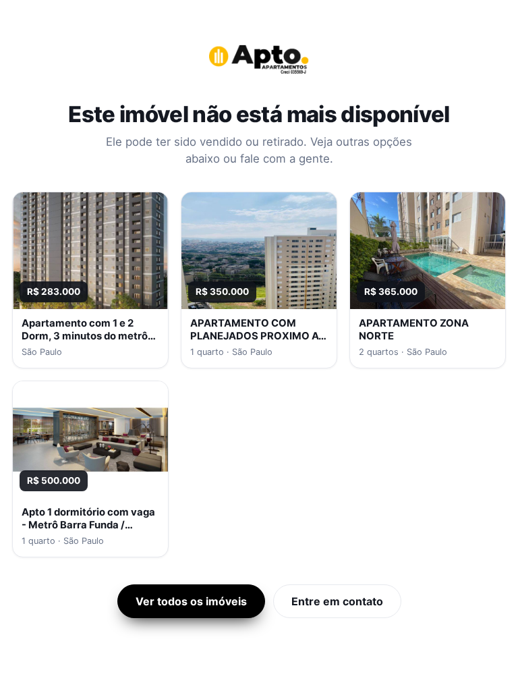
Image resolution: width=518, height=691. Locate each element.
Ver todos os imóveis (191, 601)
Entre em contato (337, 601)
